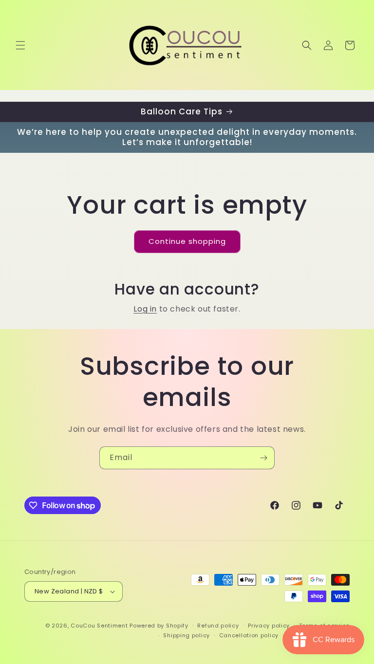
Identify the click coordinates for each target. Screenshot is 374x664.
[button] (20, 45)
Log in (145, 308)
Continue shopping (187, 241)
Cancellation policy (249, 635)
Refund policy (218, 625)
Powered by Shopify (159, 625)
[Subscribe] (263, 457)
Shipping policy (186, 635)
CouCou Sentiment (99, 625)
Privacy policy (269, 625)
